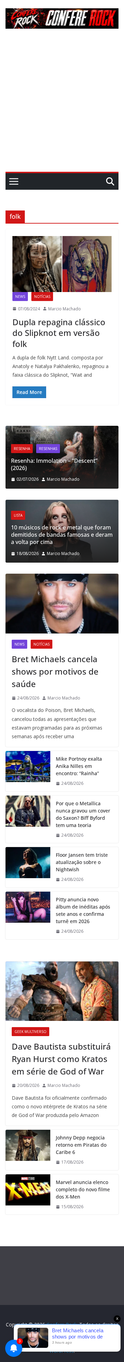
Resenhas (48, 448)
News (20, 296)
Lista (18, 515)
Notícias (42, 296)
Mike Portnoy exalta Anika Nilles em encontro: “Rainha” (79, 766)
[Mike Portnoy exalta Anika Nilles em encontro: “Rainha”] (28, 771)
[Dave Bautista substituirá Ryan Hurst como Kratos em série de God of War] (62, 991)
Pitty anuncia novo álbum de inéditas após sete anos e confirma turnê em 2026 (83, 910)
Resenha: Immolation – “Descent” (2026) (54, 464)
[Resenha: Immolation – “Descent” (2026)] (62, 430)
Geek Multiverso (30, 1031)
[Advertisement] (62, 106)
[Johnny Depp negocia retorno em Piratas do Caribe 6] (28, 1150)
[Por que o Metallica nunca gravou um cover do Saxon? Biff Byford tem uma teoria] (28, 819)
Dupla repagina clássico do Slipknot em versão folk (58, 332)
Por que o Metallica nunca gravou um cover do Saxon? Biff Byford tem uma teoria (83, 814)
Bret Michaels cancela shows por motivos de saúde (55, 671)
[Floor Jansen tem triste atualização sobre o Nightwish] (28, 867)
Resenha (22, 448)
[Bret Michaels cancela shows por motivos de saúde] (62, 603)
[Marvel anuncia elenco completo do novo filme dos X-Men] (28, 1194)
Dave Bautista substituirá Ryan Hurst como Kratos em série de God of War (61, 1059)
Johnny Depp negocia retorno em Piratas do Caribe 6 (81, 1144)
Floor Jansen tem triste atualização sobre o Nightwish (82, 862)
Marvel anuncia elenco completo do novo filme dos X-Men (83, 1189)
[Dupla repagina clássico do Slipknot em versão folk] (62, 264)
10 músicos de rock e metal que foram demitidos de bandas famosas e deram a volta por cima (62, 535)
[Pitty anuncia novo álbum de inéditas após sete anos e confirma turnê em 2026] (28, 915)
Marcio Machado (64, 309)
